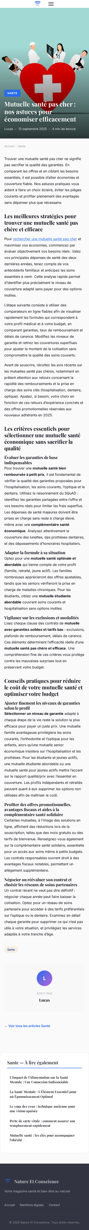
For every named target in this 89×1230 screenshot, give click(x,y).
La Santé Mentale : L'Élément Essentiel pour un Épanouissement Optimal (43, 1094)
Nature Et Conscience (36, 1181)
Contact (54, 1205)
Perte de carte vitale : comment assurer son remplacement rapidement (42, 1123)
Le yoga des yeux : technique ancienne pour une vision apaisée (42, 1108)
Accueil (9, 146)
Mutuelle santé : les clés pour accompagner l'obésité (42, 1137)
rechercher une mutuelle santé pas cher (45, 239)
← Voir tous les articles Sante (27, 1026)
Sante (12, 93)
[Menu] (51, 3)
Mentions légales (32, 1205)
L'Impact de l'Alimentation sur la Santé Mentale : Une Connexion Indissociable (39, 1079)
